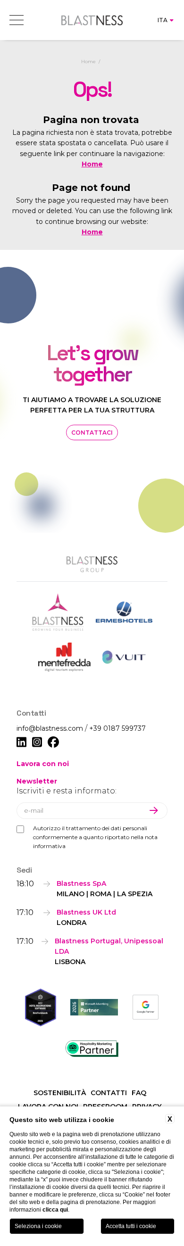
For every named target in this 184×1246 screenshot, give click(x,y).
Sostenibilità (59, 1093)
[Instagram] (37, 742)
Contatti (109, 1093)
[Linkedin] (21, 742)
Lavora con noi (43, 763)
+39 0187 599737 (117, 728)
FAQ (139, 1093)
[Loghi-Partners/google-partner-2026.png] (145, 1007)
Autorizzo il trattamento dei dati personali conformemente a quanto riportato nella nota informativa (95, 837)
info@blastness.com (51, 728)
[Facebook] (53, 742)
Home (88, 61)
